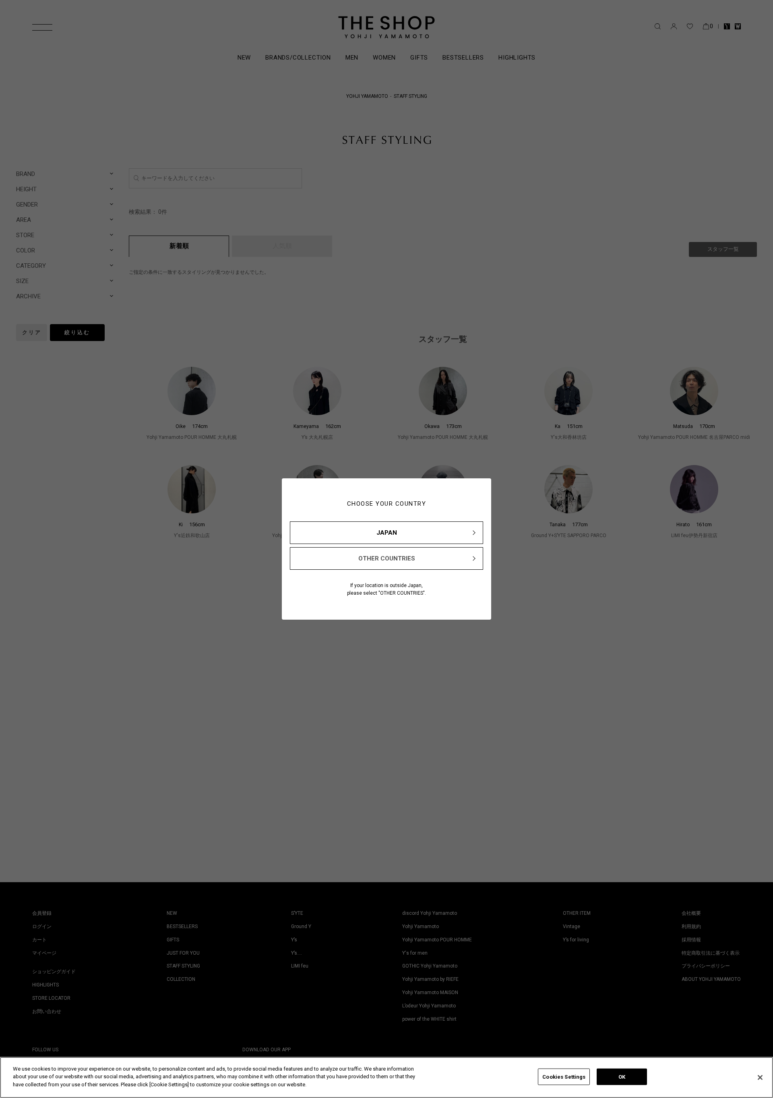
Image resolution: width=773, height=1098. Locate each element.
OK (621, 1077)
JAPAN (386, 532)
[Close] (760, 1077)
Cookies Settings (563, 1077)
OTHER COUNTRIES (386, 558)
